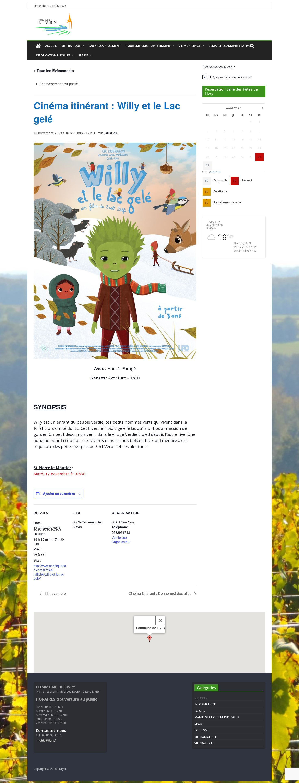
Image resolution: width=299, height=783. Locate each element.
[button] (149, 638)
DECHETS (200, 698)
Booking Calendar (215, 172)
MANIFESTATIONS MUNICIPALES (216, 717)
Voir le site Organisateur (121, 539)
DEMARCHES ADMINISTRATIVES (230, 46)
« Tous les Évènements (54, 70)
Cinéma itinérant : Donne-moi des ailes (160, 593)
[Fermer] (160, 620)
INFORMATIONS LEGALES (53, 55)
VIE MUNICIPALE (190, 46)
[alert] (233, 77)
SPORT (199, 724)
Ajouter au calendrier (59, 493)
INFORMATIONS (205, 704)
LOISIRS (199, 711)
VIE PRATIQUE (71, 46)
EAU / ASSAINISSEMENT (104, 46)
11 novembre (55, 593)
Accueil (51, 46)
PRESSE (83, 55)
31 (207, 165)
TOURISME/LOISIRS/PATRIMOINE (148, 46)
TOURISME (201, 730)
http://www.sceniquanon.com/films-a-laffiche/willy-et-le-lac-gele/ (50, 572)
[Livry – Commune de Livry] (54, 15)
